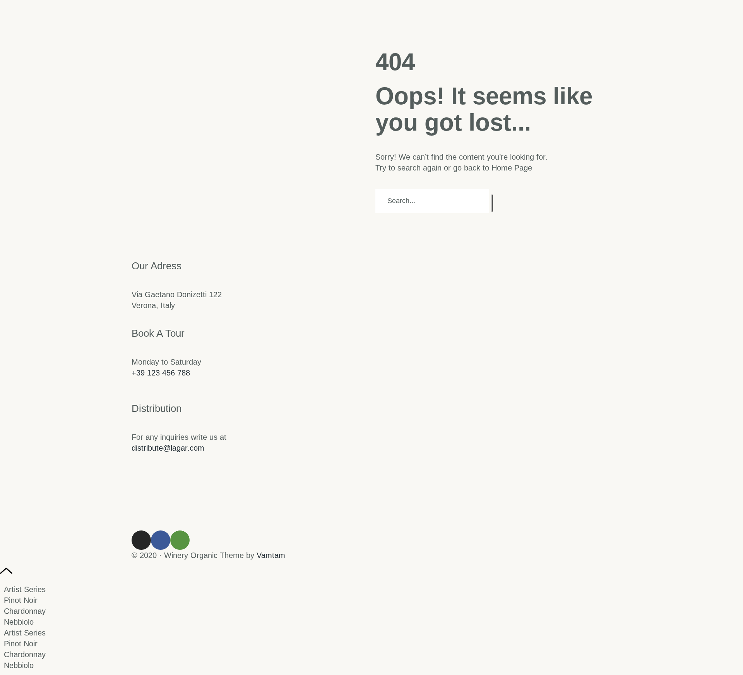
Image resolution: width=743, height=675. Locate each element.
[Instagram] (141, 540)
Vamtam (271, 555)
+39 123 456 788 (161, 372)
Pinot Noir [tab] (21, 600)
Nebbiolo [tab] (19, 622)
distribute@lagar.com (168, 448)
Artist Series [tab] (25, 589)
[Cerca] (492, 203)
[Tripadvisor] (180, 540)
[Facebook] (160, 540)
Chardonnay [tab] (25, 611)
